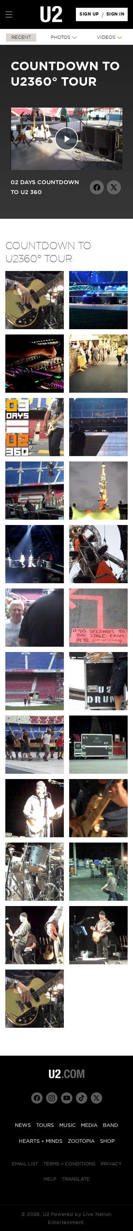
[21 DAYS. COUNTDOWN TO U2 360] (34, 1026)
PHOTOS (60, 37)
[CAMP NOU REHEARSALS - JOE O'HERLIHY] (34, 391)
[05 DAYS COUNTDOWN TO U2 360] (34, 518)
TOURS (45, 1125)
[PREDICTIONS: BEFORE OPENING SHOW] (98, 391)
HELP (50, 1179)
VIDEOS (106, 37)
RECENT (21, 37)
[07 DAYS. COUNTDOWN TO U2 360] (34, 581)
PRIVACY (111, 1164)
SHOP (107, 1141)
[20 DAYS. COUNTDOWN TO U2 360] (98, 962)
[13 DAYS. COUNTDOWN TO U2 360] (34, 772)
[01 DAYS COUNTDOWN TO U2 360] (98, 327)
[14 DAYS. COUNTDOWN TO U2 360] (98, 772)
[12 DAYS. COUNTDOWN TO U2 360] (98, 708)
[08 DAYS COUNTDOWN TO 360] (98, 581)
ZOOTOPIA (81, 1141)
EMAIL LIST (25, 1164)
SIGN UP (90, 16)
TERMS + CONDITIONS (69, 1164)
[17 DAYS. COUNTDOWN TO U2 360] (34, 899)
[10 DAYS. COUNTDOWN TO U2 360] (98, 645)
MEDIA (89, 1125)
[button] (9, 14)
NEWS (23, 1125)
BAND (110, 1125)
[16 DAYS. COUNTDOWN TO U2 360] (98, 835)
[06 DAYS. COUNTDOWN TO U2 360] (98, 518)
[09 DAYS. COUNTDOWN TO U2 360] (34, 645)
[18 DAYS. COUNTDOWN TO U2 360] (98, 899)
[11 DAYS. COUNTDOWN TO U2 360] (34, 708)
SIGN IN (117, 16)
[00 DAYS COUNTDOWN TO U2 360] (34, 327)
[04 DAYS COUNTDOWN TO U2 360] (98, 454)
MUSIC (67, 1125)
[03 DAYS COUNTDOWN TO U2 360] (34, 454)
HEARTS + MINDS (40, 1141)
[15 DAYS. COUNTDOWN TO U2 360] (34, 835)
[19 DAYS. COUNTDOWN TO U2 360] (34, 962)
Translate (76, 1179)
